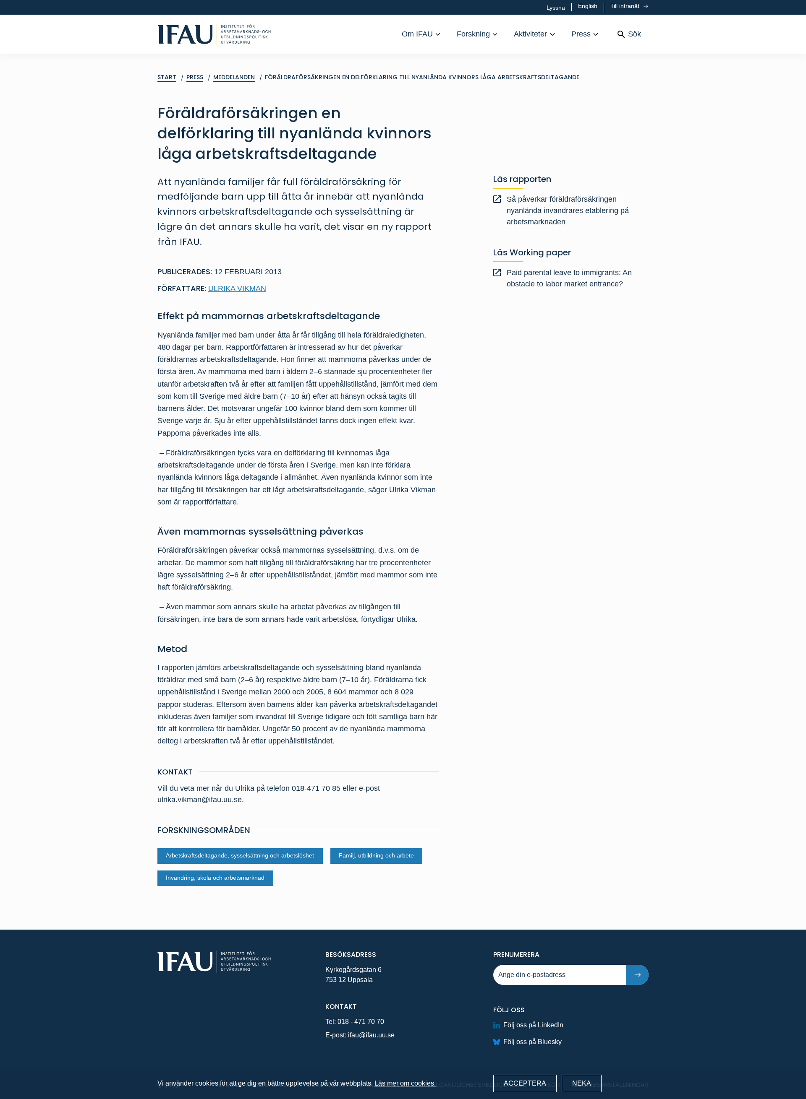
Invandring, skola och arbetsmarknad (215, 878)
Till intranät (625, 6)
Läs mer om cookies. (405, 1083)
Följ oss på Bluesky (532, 1041)
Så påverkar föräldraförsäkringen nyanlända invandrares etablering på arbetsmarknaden (568, 210)
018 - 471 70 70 (361, 1021)
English (587, 6)
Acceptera (525, 1083)
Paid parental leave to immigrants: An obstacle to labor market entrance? (569, 278)
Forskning (473, 34)
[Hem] (214, 34)
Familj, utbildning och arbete (376, 855)
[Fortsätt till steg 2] (637, 975)
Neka (581, 1083)
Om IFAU (417, 34)
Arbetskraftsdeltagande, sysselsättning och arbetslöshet (240, 855)
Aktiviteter (530, 34)
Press (581, 34)
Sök (634, 34)
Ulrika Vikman (237, 288)
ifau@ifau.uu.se (371, 1035)
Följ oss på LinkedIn (533, 1025)
